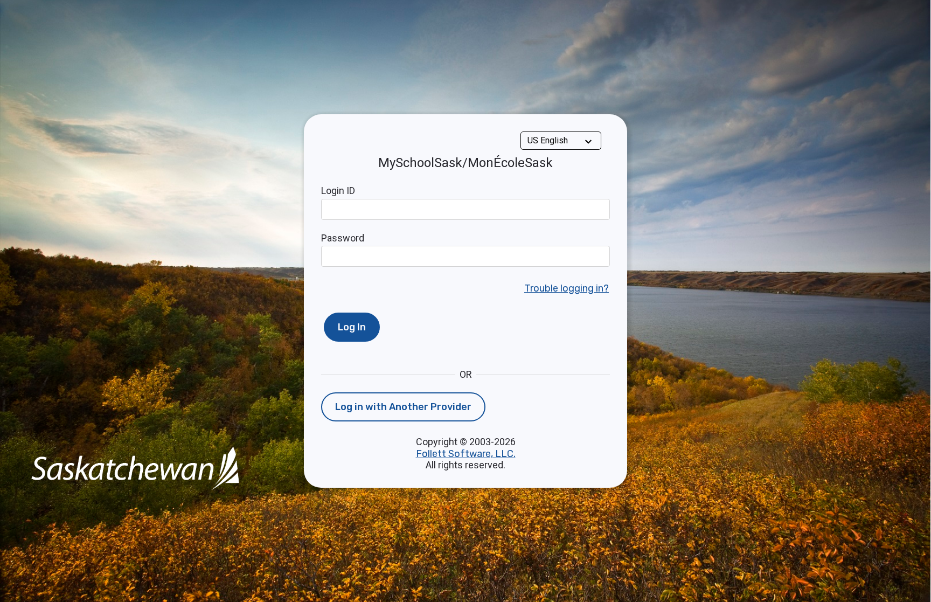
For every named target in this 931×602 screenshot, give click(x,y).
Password (342, 238)
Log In (352, 327)
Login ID (338, 190)
